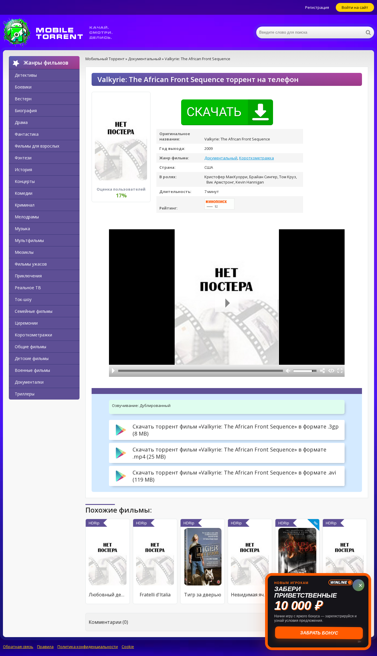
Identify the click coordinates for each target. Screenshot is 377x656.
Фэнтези (23, 158)
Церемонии (26, 323)
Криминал (24, 205)
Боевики (23, 87)
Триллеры (24, 394)
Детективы (26, 75)
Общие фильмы (30, 346)
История (23, 169)
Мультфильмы (29, 240)
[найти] (368, 32)
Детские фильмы (32, 358)
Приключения (28, 276)
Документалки (29, 382)
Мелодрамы (27, 217)
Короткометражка (256, 158)
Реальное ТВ (28, 287)
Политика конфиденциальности (87, 646)
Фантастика (27, 134)
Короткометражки (33, 335)
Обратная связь (18, 646)
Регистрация (317, 7)
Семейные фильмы (33, 311)
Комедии (23, 193)
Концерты (25, 181)
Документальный (220, 158)
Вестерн (23, 99)
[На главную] (62, 32)
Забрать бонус (318, 632)
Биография (26, 110)
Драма (21, 122)
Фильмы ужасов (31, 264)
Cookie (128, 646)
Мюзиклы (24, 252)
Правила (45, 646)
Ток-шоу (23, 299)
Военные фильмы (32, 370)
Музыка (22, 228)
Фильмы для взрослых (37, 146)
